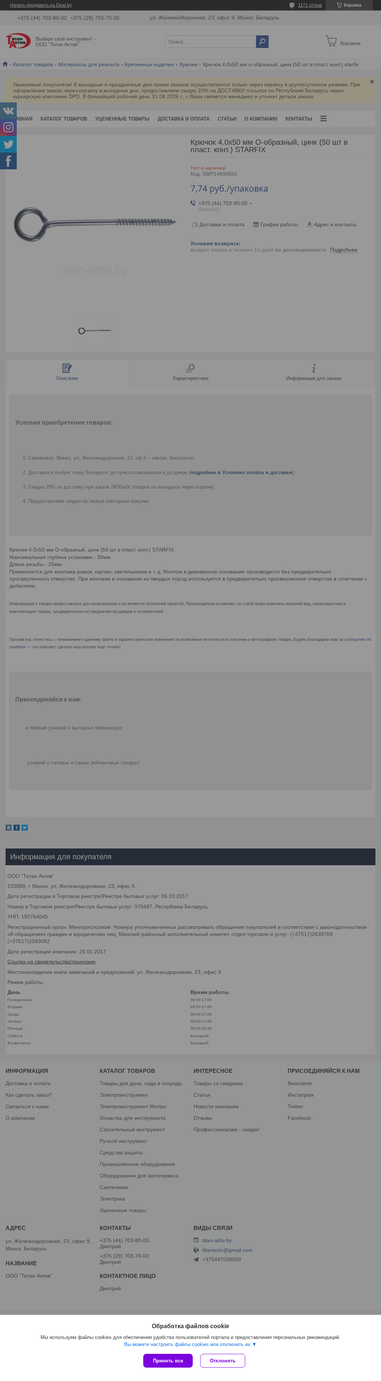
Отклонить (223, 1361)
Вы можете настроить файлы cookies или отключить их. (188, 1344)
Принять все (168, 1361)
